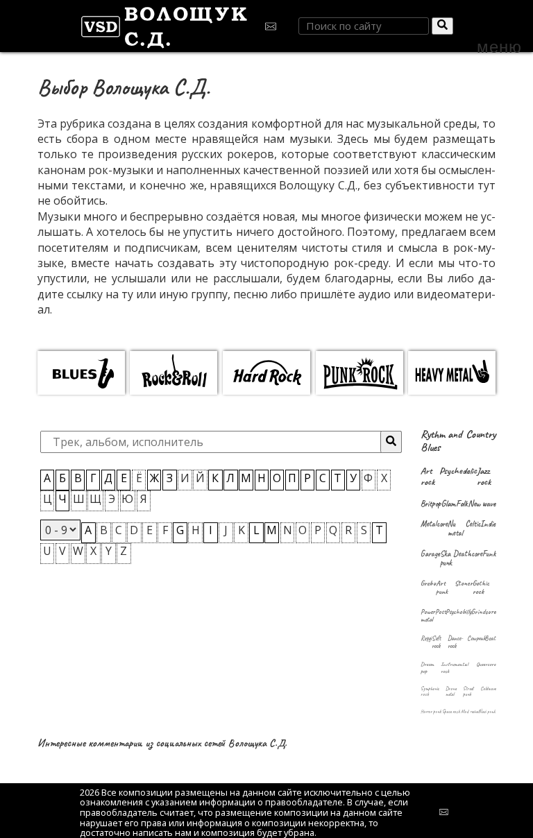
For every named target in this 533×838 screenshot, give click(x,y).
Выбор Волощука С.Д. (123, 87)
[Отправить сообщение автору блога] (273, 25)
